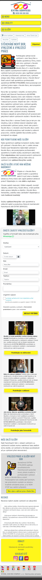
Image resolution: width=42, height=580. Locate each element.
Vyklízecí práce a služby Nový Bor (21, 458)
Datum (5, 253)
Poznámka (7, 284)
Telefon (6, 276)
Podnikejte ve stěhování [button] (20, 353)
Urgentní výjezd (9, 295)
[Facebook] (21, 558)
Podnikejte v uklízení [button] (21, 391)
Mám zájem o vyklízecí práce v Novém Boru (21, 491)
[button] (21, 17)
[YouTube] (26, 558)
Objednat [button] (36, 44)
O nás (21, 545)
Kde (4, 261)
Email (5, 269)
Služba (5, 243)
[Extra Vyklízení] (21, 6)
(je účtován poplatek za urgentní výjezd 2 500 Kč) (20, 302)
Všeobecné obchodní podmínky (21, 547)
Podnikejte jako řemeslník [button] (21, 430)
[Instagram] (15, 558)
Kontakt (21, 549)
